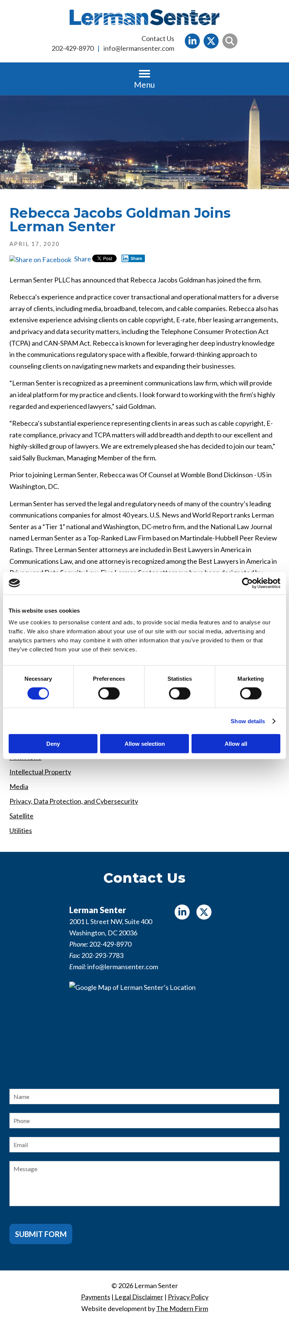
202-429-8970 (73, 48)
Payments (95, 1297)
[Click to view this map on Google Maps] (144, 1029)
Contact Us (157, 38)
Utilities (20, 830)
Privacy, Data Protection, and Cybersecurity (73, 801)
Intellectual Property (40, 772)
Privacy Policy (188, 1297)
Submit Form (41, 1233)
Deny (53, 744)
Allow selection (145, 744)
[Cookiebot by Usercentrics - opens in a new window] (247, 583)
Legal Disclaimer (138, 1297)
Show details (248, 721)
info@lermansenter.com (138, 48)
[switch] (109, 693)
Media (18, 786)
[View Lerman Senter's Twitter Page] (211, 41)
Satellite (21, 816)
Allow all (236, 744)
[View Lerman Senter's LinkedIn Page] (192, 41)
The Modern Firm (182, 1308)
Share (82, 259)
